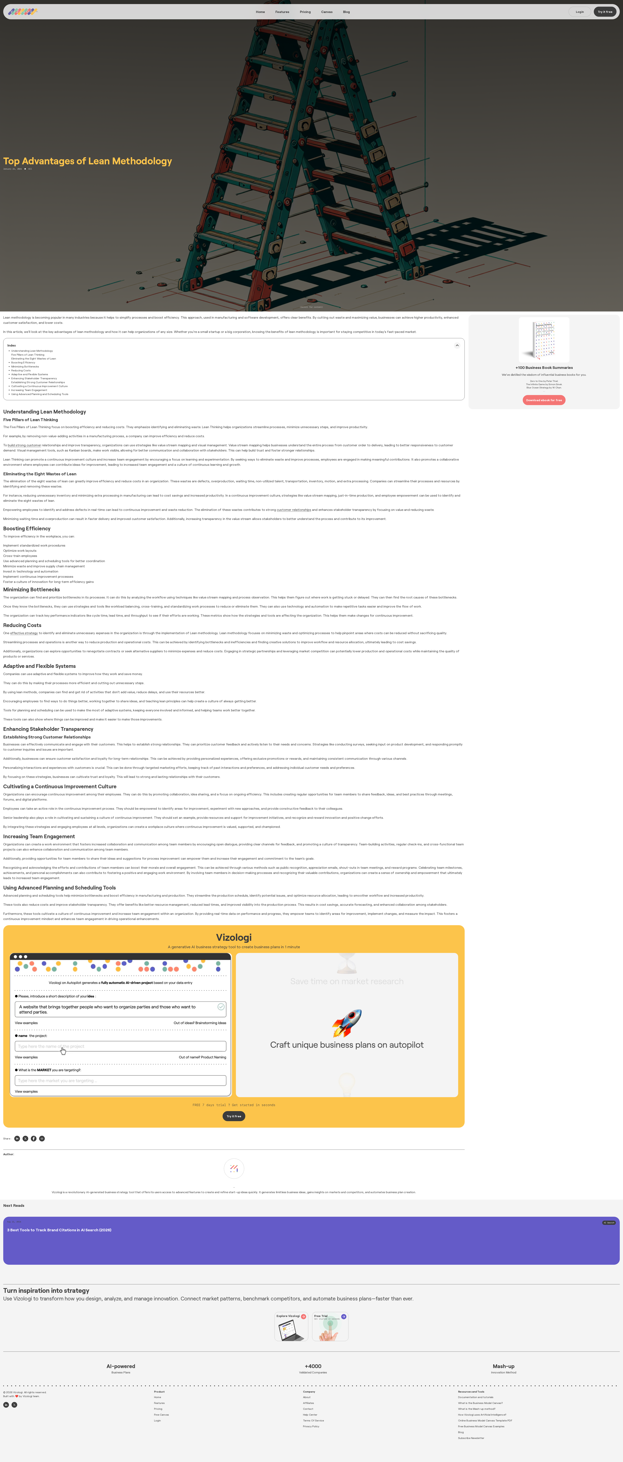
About (307, 1397)
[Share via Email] (42, 1138)
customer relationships (294, 510)
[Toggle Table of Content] (457, 345)
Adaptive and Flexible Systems (29, 374)
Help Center (310, 1414)
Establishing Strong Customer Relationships (38, 382)
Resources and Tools (471, 1391)
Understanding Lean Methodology (32, 350)
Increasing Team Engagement (29, 389)
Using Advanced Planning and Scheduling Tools (39, 394)
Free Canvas (161, 1414)
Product (159, 1391)
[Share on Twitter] (25, 1138)
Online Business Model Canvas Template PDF (485, 1420)
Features (282, 12)
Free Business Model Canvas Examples (481, 1426)
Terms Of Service (313, 1420)
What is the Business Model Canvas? (480, 1402)
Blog (346, 12)
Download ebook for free (544, 400)
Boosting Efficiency (23, 362)
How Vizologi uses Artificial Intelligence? (482, 1414)
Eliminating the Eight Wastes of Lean (33, 358)
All (30, 169)
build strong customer (24, 445)
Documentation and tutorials (475, 1397)
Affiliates (308, 1402)
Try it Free (234, 1116)
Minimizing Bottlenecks (25, 366)
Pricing (305, 12)
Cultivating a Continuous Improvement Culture (39, 386)
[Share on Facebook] (34, 1138)
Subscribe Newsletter (471, 1437)
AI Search (609, 1223)
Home (260, 12)
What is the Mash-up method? (476, 1408)
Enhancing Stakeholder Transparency (34, 378)
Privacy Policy (311, 1426)
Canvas (327, 12)
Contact (308, 1408)
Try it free (605, 11)
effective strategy (24, 633)
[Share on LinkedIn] (17, 1138)
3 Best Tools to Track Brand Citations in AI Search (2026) (59, 1229)
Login (580, 11)
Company (309, 1391)
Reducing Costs (21, 370)
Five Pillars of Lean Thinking (27, 354)
